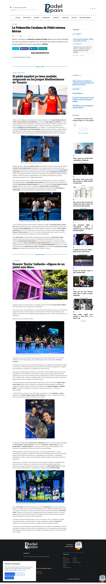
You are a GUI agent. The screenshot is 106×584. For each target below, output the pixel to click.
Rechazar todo (10, 574)
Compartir (82, 55)
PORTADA (18, 17)
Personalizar (20, 574)
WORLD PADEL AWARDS (84, 17)
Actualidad (14, 24)
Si (75, 124)
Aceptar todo (9, 578)
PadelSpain (79, 33)
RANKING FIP (56, 17)
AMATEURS (36, 17)
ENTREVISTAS (65, 17)
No (75, 125)
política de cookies (21, 570)
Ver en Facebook (75, 55)
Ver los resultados (83, 133)
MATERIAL (74, 17)
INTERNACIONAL (46, 17)
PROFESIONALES (27, 17)
